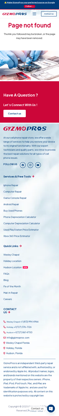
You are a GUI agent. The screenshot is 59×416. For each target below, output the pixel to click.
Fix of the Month (12, 286)
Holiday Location (12, 260)
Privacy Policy (35, 410)
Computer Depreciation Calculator (21, 223)
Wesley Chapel (11, 254)
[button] (34, 14)
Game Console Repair (14, 197)
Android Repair (11, 204)
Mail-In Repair (10, 292)
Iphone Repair (10, 185)
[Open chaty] (51, 408)
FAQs (6, 273)
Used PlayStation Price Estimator (21, 229)
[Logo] (14, 14)
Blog (5, 280)
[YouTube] (38, 165)
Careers (7, 299)
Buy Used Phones (12, 210)
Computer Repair (12, 191)
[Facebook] (23, 165)
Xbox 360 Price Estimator (16, 236)
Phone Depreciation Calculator (19, 216)
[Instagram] (30, 165)
